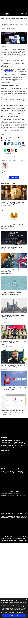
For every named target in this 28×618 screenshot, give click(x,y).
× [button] (26, 599)
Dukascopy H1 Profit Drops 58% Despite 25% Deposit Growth (14, 388)
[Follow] (8, 151)
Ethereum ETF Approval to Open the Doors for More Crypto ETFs (12, 203)
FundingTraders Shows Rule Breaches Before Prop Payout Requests (13, 366)
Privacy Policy (4, 611)
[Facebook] (19, 143)
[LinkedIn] (8, 143)
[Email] (12, 143)
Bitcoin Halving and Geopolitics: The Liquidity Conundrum (13, 225)
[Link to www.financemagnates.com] (14, 192)
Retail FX (4, 323)
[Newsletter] (22, 13)
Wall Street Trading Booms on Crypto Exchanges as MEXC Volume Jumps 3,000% (13, 342)
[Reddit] (12, 150)
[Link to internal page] (5, 165)
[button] (14, 612)
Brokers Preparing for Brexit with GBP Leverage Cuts (13, 270)
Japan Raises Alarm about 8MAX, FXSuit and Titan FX (12, 248)
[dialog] (14, 608)
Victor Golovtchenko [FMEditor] (15, 22)
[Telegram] (16, 143)
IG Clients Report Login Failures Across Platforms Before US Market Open (13, 411)
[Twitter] (5, 143)
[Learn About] (23, 145)
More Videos (5, 450)
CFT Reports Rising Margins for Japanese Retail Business (11, 293)
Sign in (25, 13)
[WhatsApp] (5, 150)
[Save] (16, 151)
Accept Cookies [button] (14, 615)
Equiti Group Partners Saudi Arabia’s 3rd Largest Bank (13, 316)
